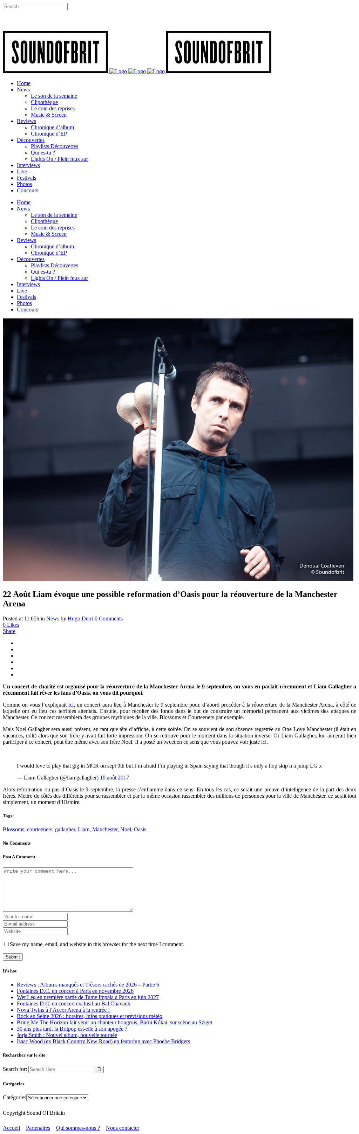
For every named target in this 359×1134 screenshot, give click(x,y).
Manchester (104, 829)
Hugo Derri (80, 618)
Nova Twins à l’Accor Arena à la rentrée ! (63, 1010)
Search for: (15, 1069)
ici (71, 705)
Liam (83, 829)
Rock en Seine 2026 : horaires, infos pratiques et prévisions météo (89, 1016)
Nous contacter (122, 1128)
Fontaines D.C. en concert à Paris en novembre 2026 (75, 991)
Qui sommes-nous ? (78, 1128)
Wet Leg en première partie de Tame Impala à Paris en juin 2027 (88, 997)
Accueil (11, 1128)
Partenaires (38, 1128)
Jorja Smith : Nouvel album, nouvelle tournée (67, 1035)
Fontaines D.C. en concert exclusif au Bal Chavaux (73, 1003)
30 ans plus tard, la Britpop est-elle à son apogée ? (72, 1029)
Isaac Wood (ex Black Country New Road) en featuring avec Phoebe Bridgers (103, 1041)
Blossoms (13, 829)
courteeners (39, 829)
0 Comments (109, 618)
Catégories (14, 1097)
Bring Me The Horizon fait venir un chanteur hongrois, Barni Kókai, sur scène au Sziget (114, 1022)
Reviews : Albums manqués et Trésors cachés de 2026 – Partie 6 (88, 985)
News (52, 618)
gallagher (65, 829)
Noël (125, 829)
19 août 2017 (114, 778)
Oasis (140, 829)
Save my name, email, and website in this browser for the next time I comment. (97, 944)
